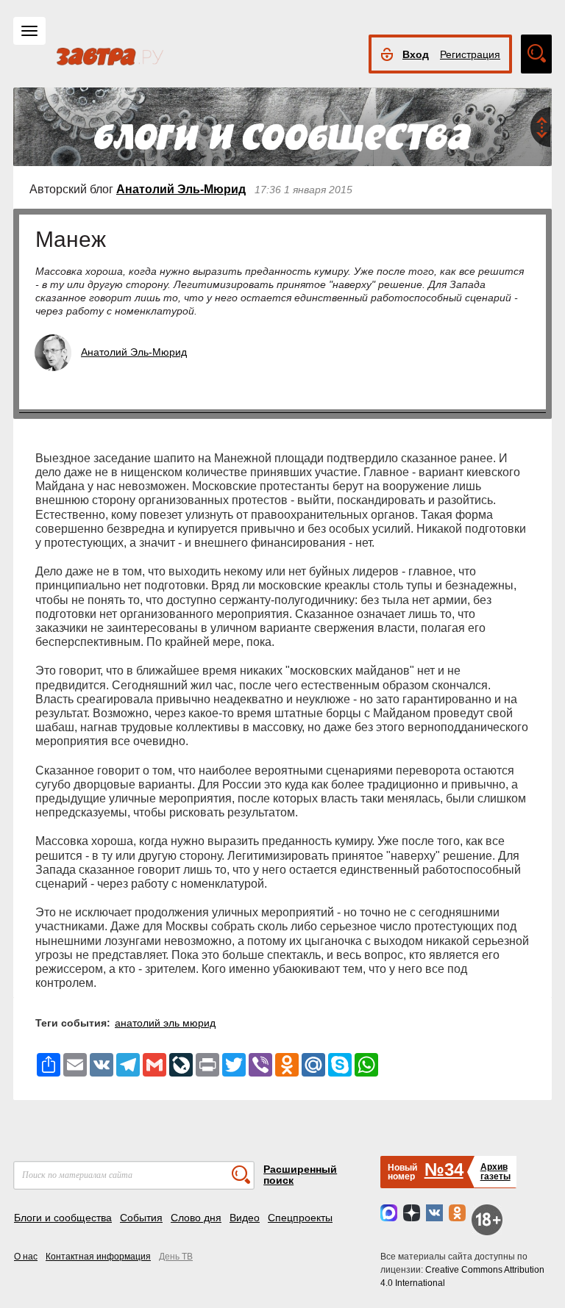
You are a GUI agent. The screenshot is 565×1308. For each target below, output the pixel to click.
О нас (26, 1256)
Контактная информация (98, 1256)
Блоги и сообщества (63, 1217)
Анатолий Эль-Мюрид (181, 189)
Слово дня (196, 1217)
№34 (443, 1169)
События (141, 1217)
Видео (245, 1217)
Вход (415, 54)
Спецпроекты (300, 1217)
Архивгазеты (495, 1172)
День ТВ (176, 1256)
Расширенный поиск (300, 1174)
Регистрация (470, 54)
